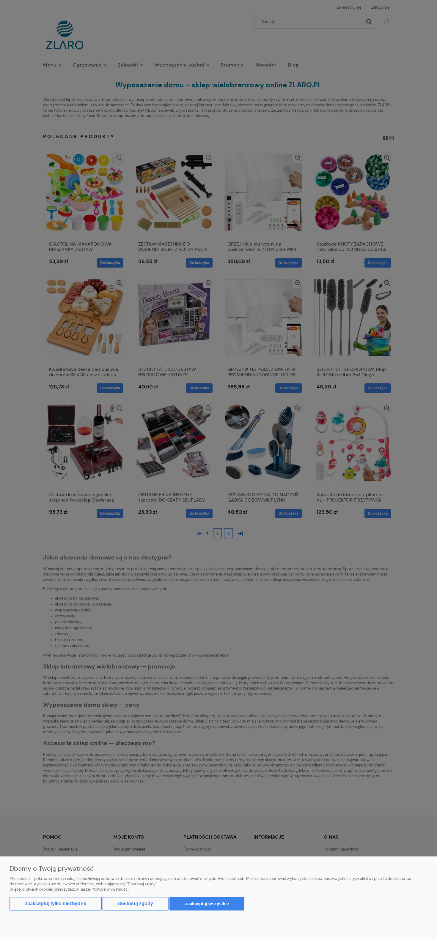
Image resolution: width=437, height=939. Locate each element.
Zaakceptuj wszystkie (207, 903)
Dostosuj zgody (135, 903)
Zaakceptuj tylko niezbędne (55, 903)
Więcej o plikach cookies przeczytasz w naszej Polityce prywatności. (69, 889)
